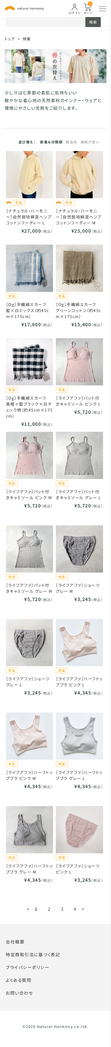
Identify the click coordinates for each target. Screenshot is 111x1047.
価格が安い (90, 141)
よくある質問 (18, 980)
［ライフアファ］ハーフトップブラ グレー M (29, 869)
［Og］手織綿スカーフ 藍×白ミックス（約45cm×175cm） (28, 310)
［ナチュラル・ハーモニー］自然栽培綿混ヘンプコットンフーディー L (29, 217)
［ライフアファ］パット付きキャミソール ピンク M (29, 494)
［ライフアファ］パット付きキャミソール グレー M (29, 588)
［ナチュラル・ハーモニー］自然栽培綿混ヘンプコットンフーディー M (79, 217)
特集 (27, 39)
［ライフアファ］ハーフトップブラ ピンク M (29, 775)
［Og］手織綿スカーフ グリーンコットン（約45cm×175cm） (78, 310)
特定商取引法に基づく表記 (33, 954)
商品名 (71, 141)
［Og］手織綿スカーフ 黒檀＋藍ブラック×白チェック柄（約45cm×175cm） (29, 407)
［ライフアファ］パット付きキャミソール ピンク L (78, 401)
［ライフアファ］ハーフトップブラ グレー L (79, 775)
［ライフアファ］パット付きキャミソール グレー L (78, 494)
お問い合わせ (19, 993)
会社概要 (15, 942)
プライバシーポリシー (27, 967)
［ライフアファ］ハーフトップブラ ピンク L (79, 681)
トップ (10, 39)
